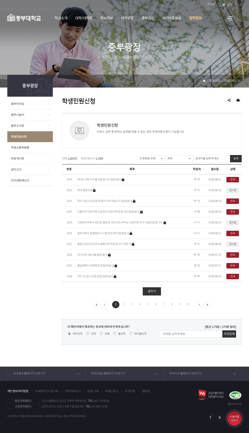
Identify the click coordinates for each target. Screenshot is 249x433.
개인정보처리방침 (17, 391)
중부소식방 (17, 125)
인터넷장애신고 (20, 180)
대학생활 (127, 18)
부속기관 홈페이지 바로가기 (185, 373)
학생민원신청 (19, 136)
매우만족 (78, 333)
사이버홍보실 (171, 18)
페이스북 (210, 417)
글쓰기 (152, 291)
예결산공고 (111, 391)
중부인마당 (17, 104)
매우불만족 (140, 333)
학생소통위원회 (20, 147)
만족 (93, 333)
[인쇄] (238, 100)
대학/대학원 (83, 18)
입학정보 (195, 18)
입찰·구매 (93, 391)
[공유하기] (229, 100)
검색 (235, 158)
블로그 (219, 417)
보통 (107, 333)
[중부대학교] (24, 17)
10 (188, 304)
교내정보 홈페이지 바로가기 (29, 373)
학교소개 (61, 18)
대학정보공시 (73, 391)
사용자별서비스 (234, 418)
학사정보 (106, 18)
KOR (229, 4)
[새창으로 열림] (235, 394)
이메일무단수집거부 (47, 391)
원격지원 (130, 391)
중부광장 (147, 18)
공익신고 (16, 169)
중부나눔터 (17, 115)
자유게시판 (17, 158)
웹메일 (146, 391)
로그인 (210, 4)
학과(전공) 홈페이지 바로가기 (108, 373)
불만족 (121, 333)
